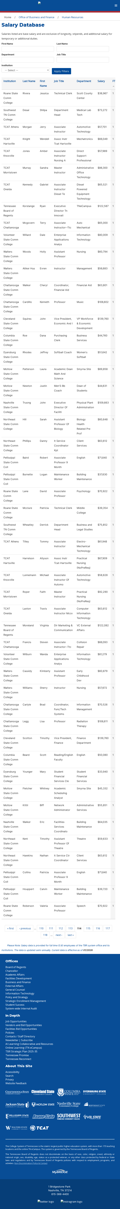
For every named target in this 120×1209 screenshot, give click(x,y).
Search (9, 1075)
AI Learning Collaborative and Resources (29, 1044)
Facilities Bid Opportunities (21, 1029)
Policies (9, 1032)
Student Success (14, 1004)
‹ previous (25, 928)
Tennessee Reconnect (18, 1059)
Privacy (9, 1079)
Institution (7, 65)
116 (98, 928)
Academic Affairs (15, 974)
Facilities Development (18, 978)
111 (51, 928)
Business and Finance (18, 982)
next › (59, 935)
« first (10, 928)
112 (61, 928)
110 (41, 928)
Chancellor (11, 971)
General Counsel (15, 989)
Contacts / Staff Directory (20, 1036)
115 (88, 928)
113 (70, 928)
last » (71, 935)
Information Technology (19, 993)
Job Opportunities (16, 1021)
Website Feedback (16, 1083)
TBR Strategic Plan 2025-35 (21, 1051)
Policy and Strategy (16, 997)
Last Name (62, 43)
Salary (101, 81)
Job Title (61, 54)
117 (107, 928)
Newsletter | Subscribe (19, 1040)
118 (45, 935)
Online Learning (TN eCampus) (23, 1047)
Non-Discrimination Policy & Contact (30, 1163)
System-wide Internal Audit (21, 1008)
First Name (7, 43)
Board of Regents (15, 967)
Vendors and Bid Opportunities (23, 1025)
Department (8, 54)
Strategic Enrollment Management (25, 1001)
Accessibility (12, 1072)
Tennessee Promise (17, 1055)
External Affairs (14, 986)
